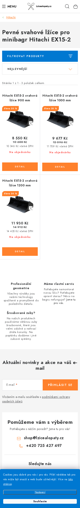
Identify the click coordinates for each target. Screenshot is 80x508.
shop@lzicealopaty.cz (44, 438)
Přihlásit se (60, 385)
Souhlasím (40, 501)
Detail (20, 166)
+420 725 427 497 (44, 445)
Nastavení (40, 492)
